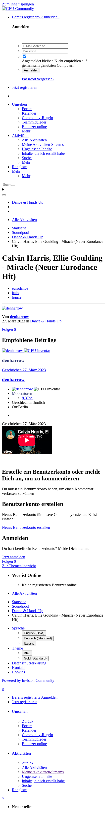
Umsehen (19, 104)
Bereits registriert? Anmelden (35, 17)
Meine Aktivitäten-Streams (43, 144)
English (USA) (34, 633)
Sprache (18, 628)
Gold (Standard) (35, 658)
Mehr (26, 131)
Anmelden (31, 70)
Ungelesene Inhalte (37, 149)
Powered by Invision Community (28, 680)
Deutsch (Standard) (38, 638)
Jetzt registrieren (24, 87)
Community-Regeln (37, 118)
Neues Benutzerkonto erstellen (26, 527)
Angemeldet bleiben (38, 61)
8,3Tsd (27, 398)
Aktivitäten (20, 135)
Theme (17, 648)
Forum (27, 109)
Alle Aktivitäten (34, 140)
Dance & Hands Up (45, 321)
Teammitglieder (34, 122)
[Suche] (4, 195)
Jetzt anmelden (13, 557)
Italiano (29, 643)
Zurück (27, 721)
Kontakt (18, 667)
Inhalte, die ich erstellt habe (43, 153)
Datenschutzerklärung (29, 663)
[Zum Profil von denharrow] (12, 308)
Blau (27, 653)
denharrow (19, 316)
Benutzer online (34, 127)
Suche (27, 158)
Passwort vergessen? (38, 79)
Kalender (29, 113)
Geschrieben (24, 370)
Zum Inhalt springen (18, 4)
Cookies (18, 672)
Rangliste (19, 167)
